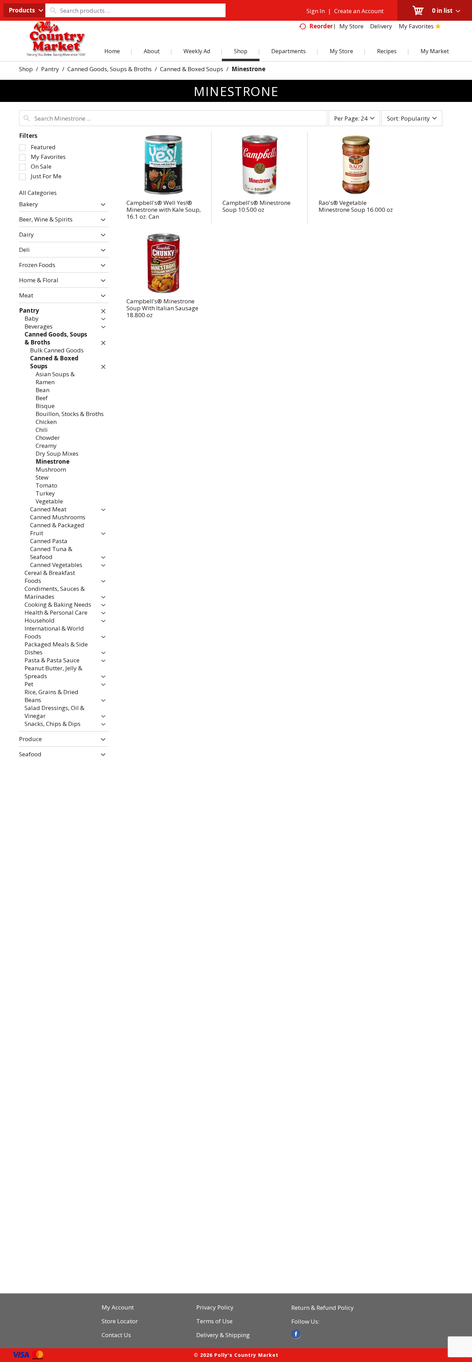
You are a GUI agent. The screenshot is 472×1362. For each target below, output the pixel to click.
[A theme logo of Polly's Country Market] (55, 47)
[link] (296, 1334)
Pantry (50, 69)
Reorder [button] (321, 26)
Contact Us (116, 1335)
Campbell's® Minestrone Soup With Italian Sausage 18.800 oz (162, 308)
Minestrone (248, 69)
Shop (26, 69)
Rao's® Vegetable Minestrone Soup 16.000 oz (356, 206)
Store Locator (120, 1321)
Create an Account (359, 11)
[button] (101, 204)
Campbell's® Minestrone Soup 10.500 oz (257, 206)
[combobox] (24, 10)
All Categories (38, 193)
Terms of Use (214, 1321)
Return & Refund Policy (322, 1307)
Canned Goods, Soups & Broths (109, 69)
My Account (118, 1307)
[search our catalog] (52, 10)
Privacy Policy (215, 1307)
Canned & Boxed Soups (191, 69)
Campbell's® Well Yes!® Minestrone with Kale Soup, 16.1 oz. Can (163, 209)
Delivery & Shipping (223, 1335)
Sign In (315, 11)
